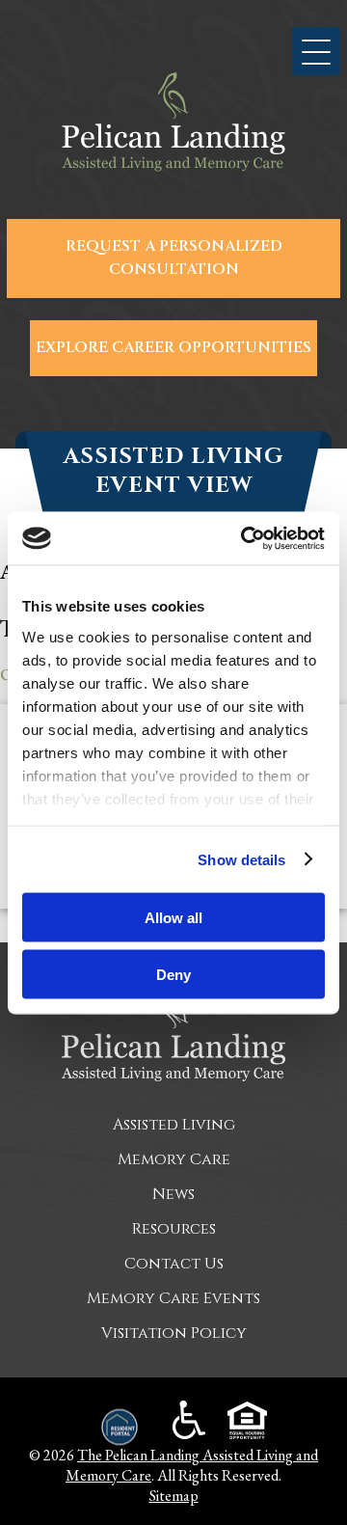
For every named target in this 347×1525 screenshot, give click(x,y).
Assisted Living (174, 1124)
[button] (316, 51)
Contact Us (174, 1263)
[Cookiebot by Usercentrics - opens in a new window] (245, 538)
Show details (241, 859)
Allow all (173, 918)
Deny (173, 974)
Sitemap (174, 1495)
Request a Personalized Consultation (174, 258)
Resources (174, 1228)
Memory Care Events (173, 1298)
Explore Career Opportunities (173, 348)
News (173, 1194)
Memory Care (174, 1159)
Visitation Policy (174, 1333)
